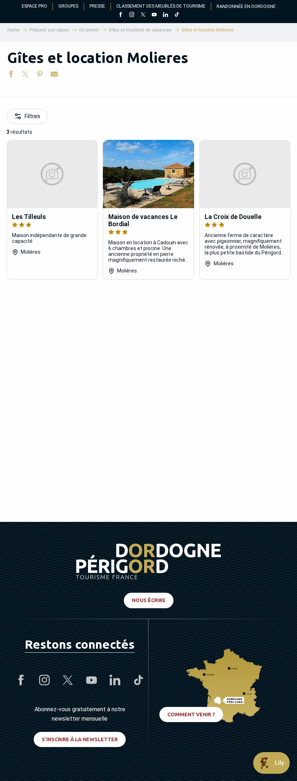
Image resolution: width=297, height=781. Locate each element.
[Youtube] (154, 15)
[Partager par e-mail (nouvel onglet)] (54, 75)
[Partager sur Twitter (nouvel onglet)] (25, 75)
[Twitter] (142, 15)
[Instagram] (131, 15)
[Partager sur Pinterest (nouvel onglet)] (39, 75)
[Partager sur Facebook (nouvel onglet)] (10, 75)
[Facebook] (120, 15)
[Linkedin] (165, 15)
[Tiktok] (176, 15)
